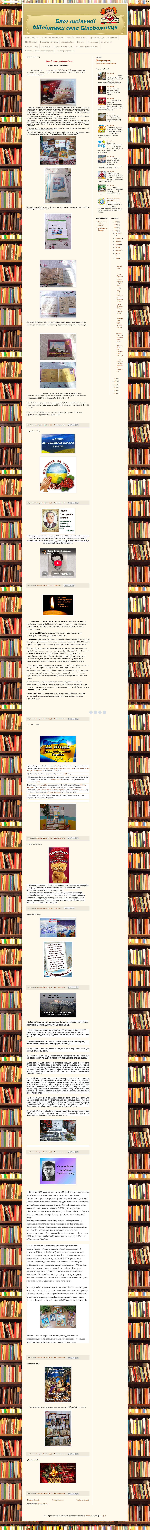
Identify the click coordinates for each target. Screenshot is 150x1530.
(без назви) (110, 73)
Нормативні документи (49, 42)
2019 (115, 385)
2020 (115, 381)
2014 (82, 790)
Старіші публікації (82, 1500)
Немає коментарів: (59, 425)
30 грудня (40, 785)
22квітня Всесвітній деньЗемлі (113, 200)
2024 (115, 225)
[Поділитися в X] (73, 425)
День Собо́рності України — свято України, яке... (119, 309)
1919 (55, 770)
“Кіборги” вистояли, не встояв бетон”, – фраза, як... (119, 338)
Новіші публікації (33, 1500)
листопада (119, 233)
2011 (46, 785)
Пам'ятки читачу (31, 46)
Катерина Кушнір (104, 61)
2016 (115, 390)
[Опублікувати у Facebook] (75, 425)
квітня (118, 247)
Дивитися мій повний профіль (106, 64)
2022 (115, 231)
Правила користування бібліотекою (103, 37)
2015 (115, 394)
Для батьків (45, 46)
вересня (118, 241)
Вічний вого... (119, 264)
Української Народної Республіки (62, 768)
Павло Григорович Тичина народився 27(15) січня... (119, 279)
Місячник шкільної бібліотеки (87, 46)
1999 (65, 774)
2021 (115, 378)
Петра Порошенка (54, 792)
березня (118, 250)
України (57, 766)
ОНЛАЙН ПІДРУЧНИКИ (76, 37)
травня (118, 244)
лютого (118, 253)
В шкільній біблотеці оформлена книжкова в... (119, 365)
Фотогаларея (93, 42)
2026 (115, 222)
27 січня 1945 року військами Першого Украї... (119, 294)
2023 (115, 228)
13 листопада (75, 790)
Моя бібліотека (30, 42)
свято (52, 766)
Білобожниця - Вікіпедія (103, 229)
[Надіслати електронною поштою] (69, 425)
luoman (88, 1516)
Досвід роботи (106, 42)
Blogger (103, 1516)
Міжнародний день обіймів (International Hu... (119, 322)
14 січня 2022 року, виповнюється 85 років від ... (119, 351)
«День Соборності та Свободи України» (50, 790)
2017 (115, 387)
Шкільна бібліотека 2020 (63, 46)
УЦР (60, 779)
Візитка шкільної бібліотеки (52, 37)
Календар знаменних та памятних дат (39, 51)
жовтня (118, 238)
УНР (38, 782)
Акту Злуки (45, 768)
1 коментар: (57, 585)
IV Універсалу (54, 779)
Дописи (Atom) (43, 1504)
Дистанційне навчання (65, 51)
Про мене (80, 42)
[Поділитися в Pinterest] (77, 425)
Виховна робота (67, 42)
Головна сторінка (31, 37)
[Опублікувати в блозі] (71, 425)
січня (117, 258)
